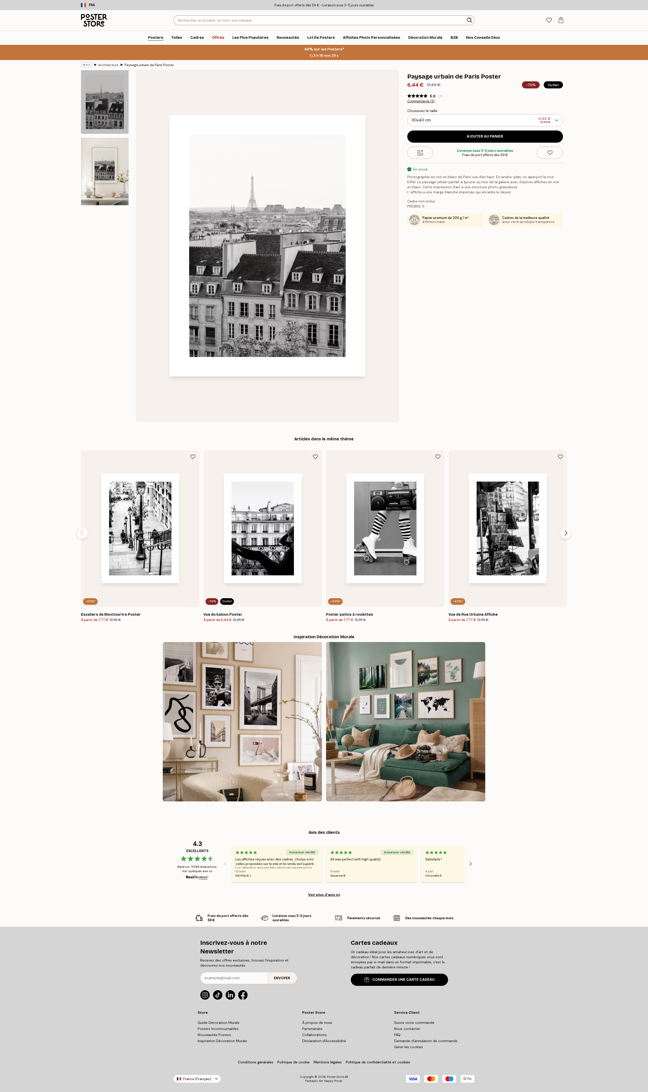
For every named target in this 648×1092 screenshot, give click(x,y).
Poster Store (335, 1077)
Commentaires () (421, 101)
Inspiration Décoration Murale (222, 1041)
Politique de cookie (293, 1062)
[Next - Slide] (566, 533)
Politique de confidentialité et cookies (378, 1062)
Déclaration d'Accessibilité (324, 1041)
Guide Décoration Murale (218, 1022)
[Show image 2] (105, 171)
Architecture (108, 65)
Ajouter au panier (485, 136)
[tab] (549, 20)
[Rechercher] (470, 20)
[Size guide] (420, 153)
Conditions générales (255, 1062)
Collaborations (314, 1034)
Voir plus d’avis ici (324, 894)
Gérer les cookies (408, 1047)
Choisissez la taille (422, 110)
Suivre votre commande (414, 1022)
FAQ (397, 1034)
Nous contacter (407, 1028)
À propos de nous (317, 1022)
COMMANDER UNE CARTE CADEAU (403, 979)
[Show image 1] (105, 102)
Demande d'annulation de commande (425, 1041)
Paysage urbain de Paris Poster (149, 65)
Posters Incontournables (218, 1028)
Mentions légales (328, 1062)
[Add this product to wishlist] (550, 153)
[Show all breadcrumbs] (86, 64)
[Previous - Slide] (82, 533)
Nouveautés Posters (214, 1034)
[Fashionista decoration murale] (242, 721)
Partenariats (312, 1028)
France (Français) (197, 1079)
